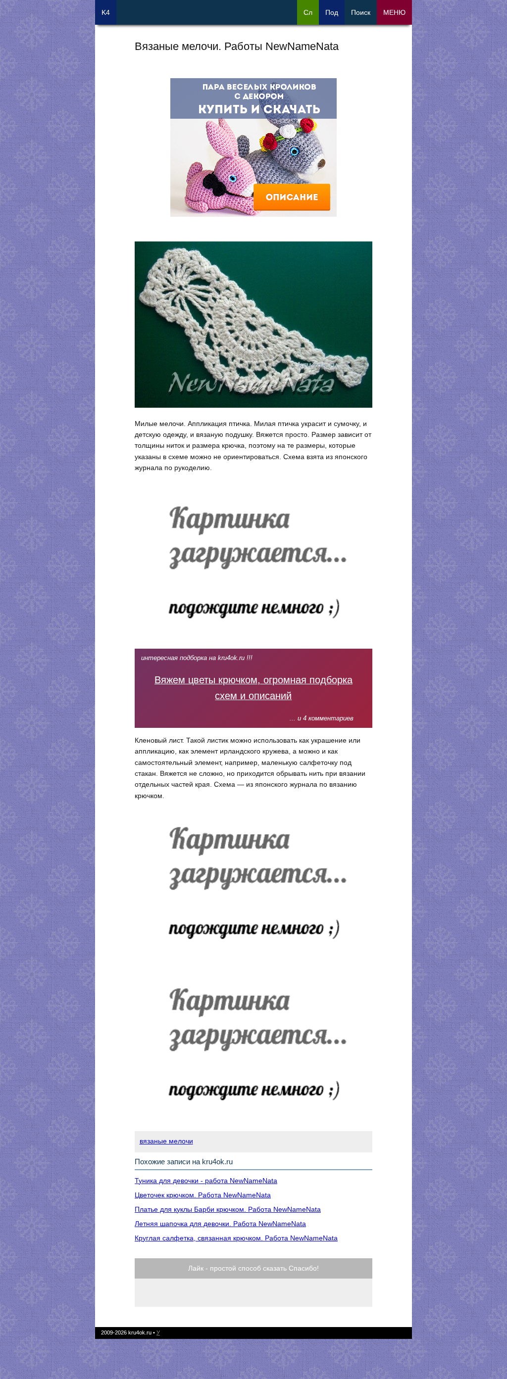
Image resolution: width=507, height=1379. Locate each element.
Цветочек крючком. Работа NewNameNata (203, 1195)
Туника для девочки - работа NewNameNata (206, 1181)
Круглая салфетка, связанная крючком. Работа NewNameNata (236, 1238)
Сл (308, 12)
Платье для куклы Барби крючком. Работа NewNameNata (228, 1209)
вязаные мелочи (166, 1141)
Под (331, 12)
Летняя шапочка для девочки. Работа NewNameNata (220, 1224)
